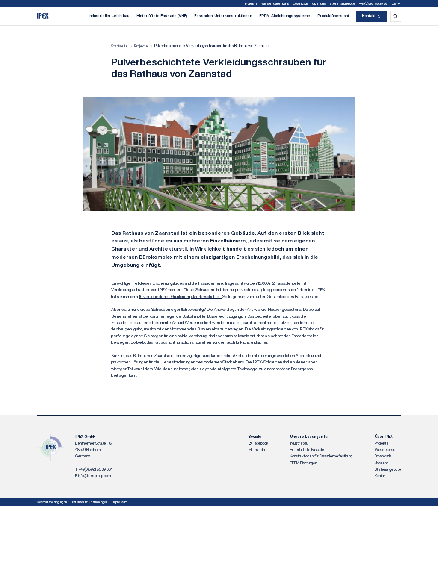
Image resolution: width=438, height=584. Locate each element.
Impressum (120, 502)
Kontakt (369, 16)
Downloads (301, 3)
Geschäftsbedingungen (52, 502)
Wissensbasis (385, 449)
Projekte (251, 3)
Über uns (319, 3)
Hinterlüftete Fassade (307, 449)
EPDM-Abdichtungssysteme (284, 16)
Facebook (260, 443)
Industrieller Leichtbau (109, 16)
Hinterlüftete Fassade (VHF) (161, 16)
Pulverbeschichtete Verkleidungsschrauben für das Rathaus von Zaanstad (211, 45)
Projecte (141, 46)
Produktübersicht (333, 16)
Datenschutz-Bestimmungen (89, 502)
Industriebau (299, 443)
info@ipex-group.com (94, 476)
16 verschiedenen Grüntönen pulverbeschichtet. (180, 296)
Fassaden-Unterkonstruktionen (223, 16)
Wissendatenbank (275, 3)
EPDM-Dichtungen (303, 463)
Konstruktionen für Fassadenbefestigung (321, 456)
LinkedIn (258, 449)
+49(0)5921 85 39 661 (373, 3)
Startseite (119, 46)
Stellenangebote (342, 3)
